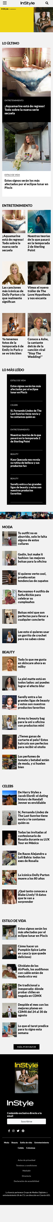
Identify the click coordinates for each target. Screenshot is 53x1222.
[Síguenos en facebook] (9, 1130)
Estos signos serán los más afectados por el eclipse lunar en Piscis (26, 184)
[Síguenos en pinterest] (23, 1130)
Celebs (14, 405)
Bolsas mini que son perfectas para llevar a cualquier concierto (33, 616)
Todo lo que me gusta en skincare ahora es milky (32, 663)
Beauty (14, 454)
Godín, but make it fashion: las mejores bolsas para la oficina (32, 557)
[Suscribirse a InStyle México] (26, 1077)
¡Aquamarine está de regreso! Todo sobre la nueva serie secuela (25, 109)
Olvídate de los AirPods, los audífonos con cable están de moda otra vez (33, 971)
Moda (7, 527)
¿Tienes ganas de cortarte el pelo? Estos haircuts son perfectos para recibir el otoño (33, 741)
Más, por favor (26, 1046)
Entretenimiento (14, 100)
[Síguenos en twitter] (18, 1130)
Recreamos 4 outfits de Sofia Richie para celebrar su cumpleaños (33, 596)
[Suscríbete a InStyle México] (26, 19)
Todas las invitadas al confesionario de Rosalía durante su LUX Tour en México (33, 837)
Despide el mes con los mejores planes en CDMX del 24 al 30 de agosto (33, 1010)
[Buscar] (46, 3)
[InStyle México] (28, 3)
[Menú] (4, 3)
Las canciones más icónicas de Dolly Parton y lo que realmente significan (13, 294)
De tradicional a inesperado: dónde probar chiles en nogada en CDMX (30, 990)
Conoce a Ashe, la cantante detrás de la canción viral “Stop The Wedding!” (38, 348)
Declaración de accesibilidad (26, 1181)
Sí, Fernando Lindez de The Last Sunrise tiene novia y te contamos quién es (26, 413)
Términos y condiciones (26, 1165)
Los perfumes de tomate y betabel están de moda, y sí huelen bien (33, 762)
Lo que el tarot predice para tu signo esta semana (33, 1029)
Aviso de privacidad (26, 1160)
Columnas (30, 1148)
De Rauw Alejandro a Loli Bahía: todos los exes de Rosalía (32, 857)
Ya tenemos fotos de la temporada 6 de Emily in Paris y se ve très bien (13, 346)
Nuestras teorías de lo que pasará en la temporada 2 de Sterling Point (39, 243)
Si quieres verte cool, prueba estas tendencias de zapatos (33, 577)
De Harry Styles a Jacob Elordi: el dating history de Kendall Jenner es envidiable (33, 797)
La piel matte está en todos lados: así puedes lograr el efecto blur (33, 682)
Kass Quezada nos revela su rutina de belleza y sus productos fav (25, 462)
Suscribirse (26, 1121)
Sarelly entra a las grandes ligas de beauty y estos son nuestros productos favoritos (25, 489)
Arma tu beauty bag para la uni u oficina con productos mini (31, 722)
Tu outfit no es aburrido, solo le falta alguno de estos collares (32, 538)
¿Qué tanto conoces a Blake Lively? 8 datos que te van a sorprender (32, 896)
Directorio (26, 1176)
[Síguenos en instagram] (13, 1130)
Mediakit (26, 1170)
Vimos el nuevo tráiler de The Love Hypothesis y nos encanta (39, 293)
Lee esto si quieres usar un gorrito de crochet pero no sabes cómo (33, 635)
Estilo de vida (12, 175)
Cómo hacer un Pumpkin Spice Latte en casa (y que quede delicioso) (32, 951)
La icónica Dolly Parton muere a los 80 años (33, 876)
